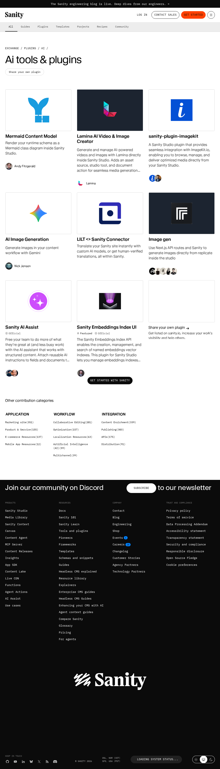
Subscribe (141, 488)
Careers (119, 544)
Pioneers (66, 538)
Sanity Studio (16, 511)
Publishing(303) (112, 429)
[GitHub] (7, 761)
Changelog (120, 551)
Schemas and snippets (76, 558)
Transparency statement (185, 538)
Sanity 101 (67, 517)
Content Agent (16, 538)
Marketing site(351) (19, 422)
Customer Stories (126, 558)
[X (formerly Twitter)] (39, 761)
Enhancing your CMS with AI (81, 605)
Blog (116, 517)
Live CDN (12, 578)
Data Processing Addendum (187, 524)
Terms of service (180, 517)
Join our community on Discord (54, 487)
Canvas (10, 531)
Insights (12, 558)
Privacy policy (178, 511)
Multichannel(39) (65, 455)
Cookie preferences (181, 565)
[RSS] (47, 761)
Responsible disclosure (185, 551)
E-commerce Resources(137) (24, 436)
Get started (193, 15)
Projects (83, 26)
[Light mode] (196, 759)
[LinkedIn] (23, 761)
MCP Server (13, 544)
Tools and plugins (73, 531)
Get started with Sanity (110, 380)
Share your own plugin (24, 71)
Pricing (65, 632)
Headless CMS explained (78, 571)
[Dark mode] (211, 759)
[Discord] (55, 761)
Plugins (43, 26)
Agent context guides (76, 612)
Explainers (67, 585)
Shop (116, 531)
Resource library (72, 578)
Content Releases (19, 551)
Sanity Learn (69, 524)
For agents (67, 639)
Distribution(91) (113, 444)
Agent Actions (16, 592)
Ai (43, 48)
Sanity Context (17, 524)
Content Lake (15, 571)
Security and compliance (186, 544)
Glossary (66, 625)
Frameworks (67, 544)
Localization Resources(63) (72, 436)
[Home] (14, 15)
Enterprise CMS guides (77, 592)
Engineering (122, 524)
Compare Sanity (71, 619)
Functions (13, 585)
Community (122, 26)
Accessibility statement (186, 531)
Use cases (13, 605)
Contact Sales (165, 15)
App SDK (11, 565)
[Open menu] (211, 15)
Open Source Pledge (181, 558)
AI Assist (13, 598)
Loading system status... (157, 759)
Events (118, 538)
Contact (119, 511)
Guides (25, 26)
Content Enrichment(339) (118, 422)
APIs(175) (108, 436)
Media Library (16, 517)
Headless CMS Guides (75, 598)
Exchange (12, 48)
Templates (62, 26)
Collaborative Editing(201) (72, 422)
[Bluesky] (31, 761)
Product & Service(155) (21, 429)
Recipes (102, 26)
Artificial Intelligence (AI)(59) (70, 446)
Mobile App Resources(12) (23, 444)
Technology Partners (129, 571)
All (11, 26)
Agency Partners (125, 565)
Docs (62, 511)
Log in (142, 15)
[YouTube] (15, 761)
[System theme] (203, 759)
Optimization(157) (66, 429)
